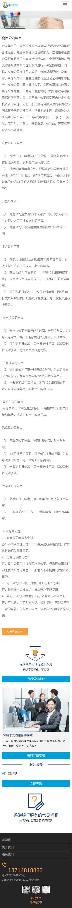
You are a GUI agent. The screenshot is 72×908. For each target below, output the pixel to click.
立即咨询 (36, 783)
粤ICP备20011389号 (13, 875)
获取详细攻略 (36, 755)
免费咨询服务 (15, 631)
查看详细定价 (36, 679)
